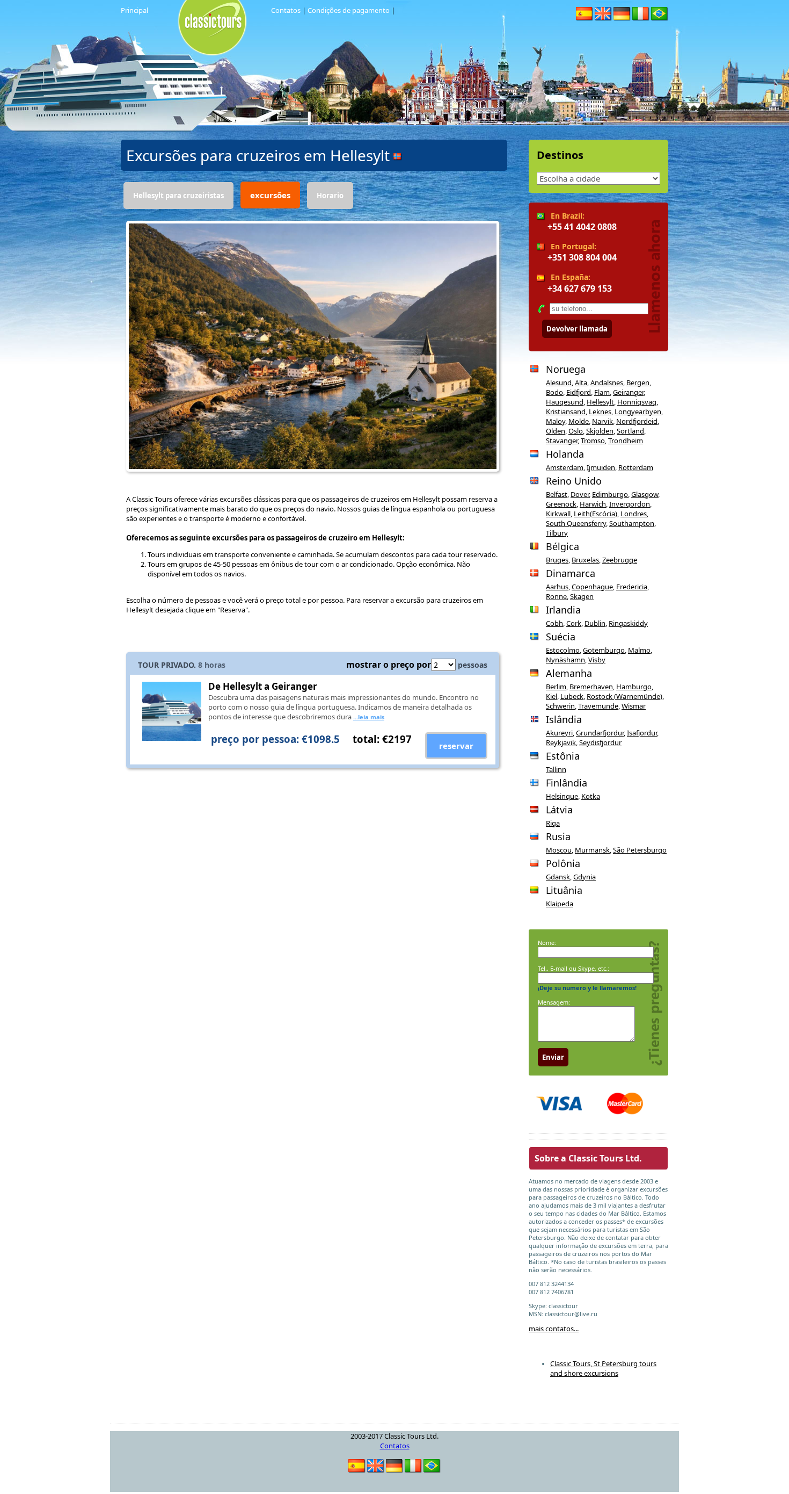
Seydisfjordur (600, 742)
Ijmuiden (601, 467)
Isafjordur (642, 733)
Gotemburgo (604, 650)
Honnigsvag (636, 402)
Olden (555, 431)
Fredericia (631, 586)
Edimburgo (610, 494)
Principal (134, 10)
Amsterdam (564, 467)
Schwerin (560, 706)
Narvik (602, 421)
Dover (580, 494)
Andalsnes (606, 382)
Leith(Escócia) (595, 513)
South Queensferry (576, 523)
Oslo (575, 431)
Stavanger (562, 440)
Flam (602, 392)
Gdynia (584, 877)
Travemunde (598, 706)
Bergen (637, 382)
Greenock (561, 504)
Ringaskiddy (628, 623)
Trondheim (625, 440)
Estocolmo (563, 650)
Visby (596, 660)
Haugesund (564, 402)
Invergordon (629, 504)
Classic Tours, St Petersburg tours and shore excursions (603, 1368)
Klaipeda (559, 903)
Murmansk (592, 850)
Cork (573, 623)
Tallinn (556, 769)
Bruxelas (585, 560)
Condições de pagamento (349, 10)
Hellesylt (600, 402)
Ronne (556, 596)
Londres (633, 513)
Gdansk (558, 877)
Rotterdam (635, 467)
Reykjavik (561, 742)
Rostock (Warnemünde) (624, 696)
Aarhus (557, 586)
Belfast (556, 494)
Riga (553, 823)
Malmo (639, 650)
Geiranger (628, 392)
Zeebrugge (619, 560)
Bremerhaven (591, 686)
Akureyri (559, 733)
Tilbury (557, 533)
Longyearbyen (638, 411)
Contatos (286, 10)
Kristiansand (566, 411)
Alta (581, 382)
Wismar (634, 706)
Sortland (630, 431)
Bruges (557, 560)
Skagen (582, 596)
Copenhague (592, 586)
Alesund (559, 382)
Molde (578, 421)
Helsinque (562, 796)
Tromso (593, 440)
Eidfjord (578, 392)
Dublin (595, 623)
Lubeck (571, 696)
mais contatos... (554, 1328)
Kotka (590, 796)
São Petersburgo (640, 850)
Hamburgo (634, 686)
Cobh (554, 623)
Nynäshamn (565, 660)
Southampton (631, 523)
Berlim (556, 686)
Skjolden (599, 431)
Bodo (554, 392)
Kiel (551, 696)
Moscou (559, 850)
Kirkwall (558, 513)
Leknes (600, 411)
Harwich (593, 504)
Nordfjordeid (637, 421)
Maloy (555, 421)
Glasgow (644, 494)
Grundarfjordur (600, 733)
